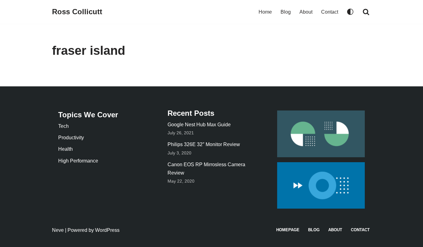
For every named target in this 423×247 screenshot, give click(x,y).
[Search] (366, 11)
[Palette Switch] (350, 12)
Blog (286, 12)
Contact (329, 12)
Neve (58, 230)
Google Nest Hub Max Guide (199, 124)
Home (265, 12)
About (305, 12)
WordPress (107, 230)
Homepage (287, 230)
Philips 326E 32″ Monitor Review (204, 144)
